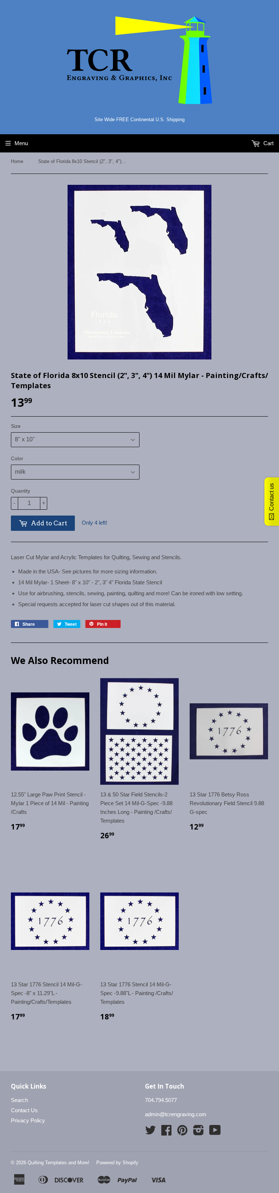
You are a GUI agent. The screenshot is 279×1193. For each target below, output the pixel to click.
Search (19, 1100)
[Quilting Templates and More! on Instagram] (198, 1132)
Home (17, 161)
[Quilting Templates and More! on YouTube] (215, 1132)
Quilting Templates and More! (58, 1162)
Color (17, 458)
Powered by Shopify (117, 1162)
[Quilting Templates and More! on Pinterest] (182, 1132)
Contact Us (24, 1110)
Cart (268, 143)
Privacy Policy (28, 1120)
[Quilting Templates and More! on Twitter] (150, 1132)
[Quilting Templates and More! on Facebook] (166, 1132)
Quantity (20, 491)
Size (16, 426)
